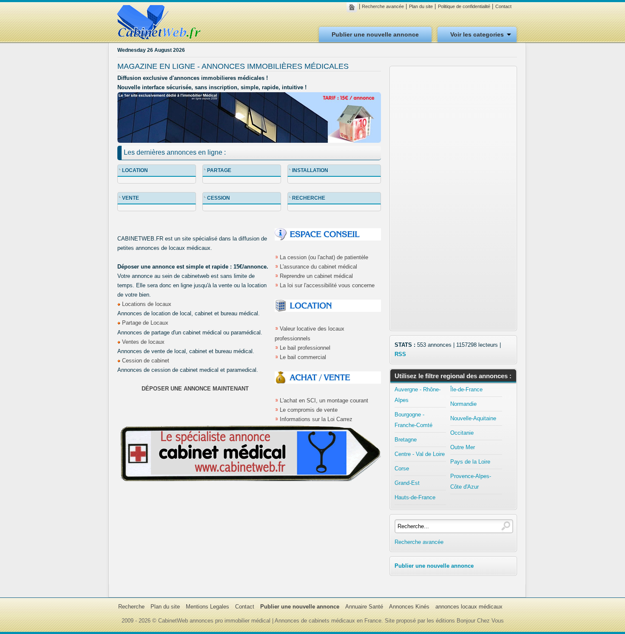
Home (354, 7)
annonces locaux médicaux (469, 606)
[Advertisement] (453, 198)
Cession (218, 198)
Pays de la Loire (470, 462)
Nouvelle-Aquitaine (473, 418)
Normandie (463, 404)
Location (135, 170)
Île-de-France (466, 389)
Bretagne (406, 439)
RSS (400, 354)
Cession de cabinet (145, 360)
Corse (402, 468)
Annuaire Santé (364, 606)
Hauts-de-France (415, 497)
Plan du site (421, 6)
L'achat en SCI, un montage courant (324, 400)
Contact (503, 6)
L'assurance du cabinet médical (318, 266)
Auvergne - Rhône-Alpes (417, 394)
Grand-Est (407, 483)
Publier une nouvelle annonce (375, 34)
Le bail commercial (303, 357)
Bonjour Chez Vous (480, 620)
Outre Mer (462, 447)
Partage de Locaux (145, 323)
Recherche (308, 198)
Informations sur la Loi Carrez (316, 419)
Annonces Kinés (409, 606)
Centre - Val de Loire (420, 454)
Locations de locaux (146, 304)
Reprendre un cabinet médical (316, 276)
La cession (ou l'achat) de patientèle (324, 257)
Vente (130, 198)
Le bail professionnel (305, 348)
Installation (310, 170)
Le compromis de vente (309, 410)
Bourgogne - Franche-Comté (413, 419)
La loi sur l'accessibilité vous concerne (327, 285)
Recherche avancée (383, 6)
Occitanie (462, 433)
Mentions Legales (207, 606)
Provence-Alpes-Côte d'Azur (470, 481)
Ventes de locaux (143, 342)
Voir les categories (477, 34)
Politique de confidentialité (464, 6)
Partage (219, 170)
